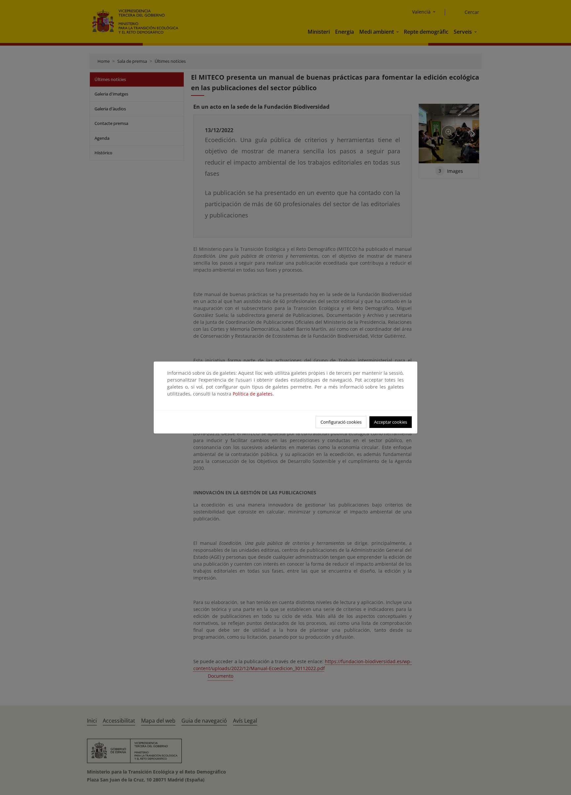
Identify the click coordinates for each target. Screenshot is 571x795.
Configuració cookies (341, 422)
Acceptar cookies (390, 422)
